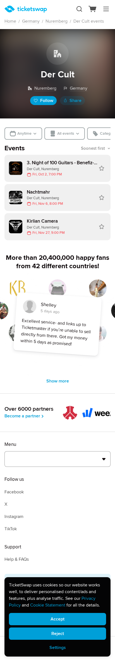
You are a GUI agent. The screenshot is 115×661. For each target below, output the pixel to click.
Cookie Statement (47, 605)
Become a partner (22, 416)
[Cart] (92, 8)
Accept (57, 619)
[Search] (79, 8)
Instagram (13, 516)
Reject (57, 633)
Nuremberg (56, 21)
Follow (46, 100)
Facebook (14, 492)
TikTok (10, 529)
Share (76, 100)
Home (10, 21)
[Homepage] (25, 9)
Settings (57, 647)
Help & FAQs (16, 559)
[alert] (57, 617)
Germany (31, 21)
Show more (57, 381)
